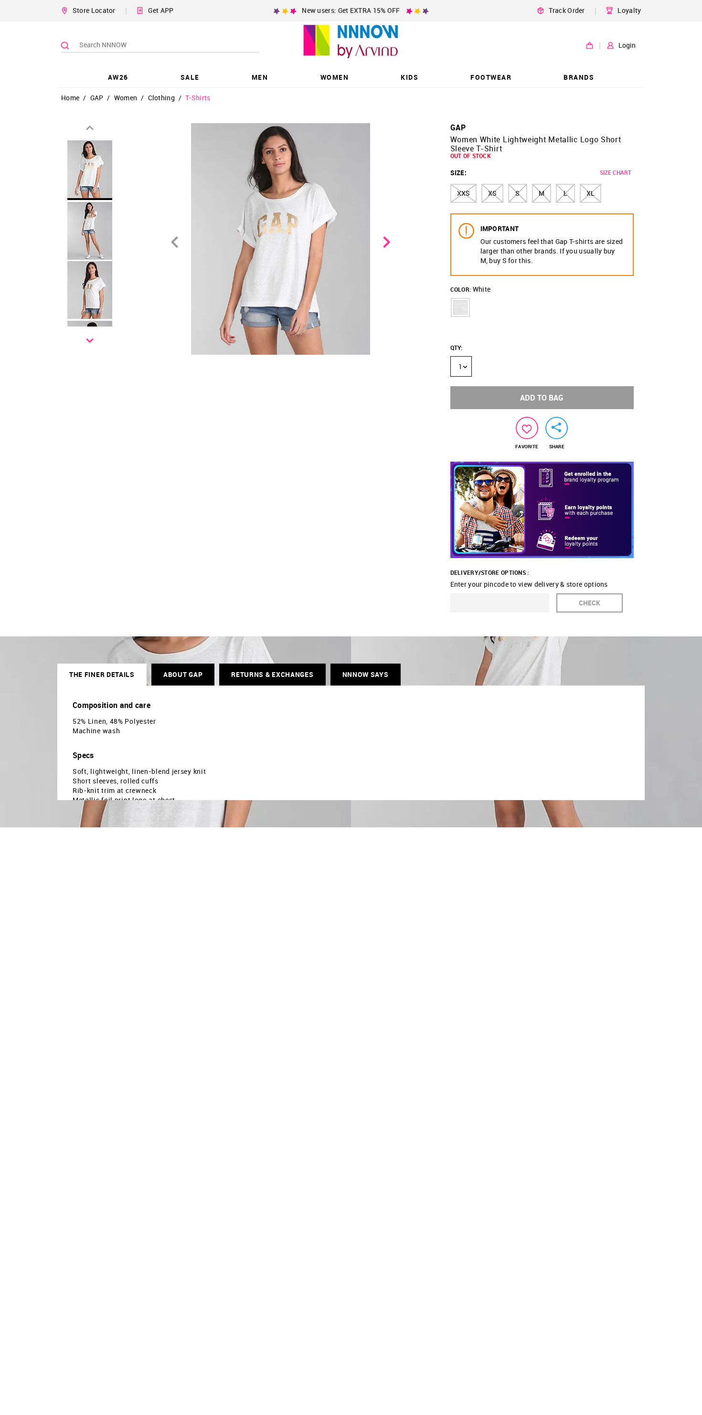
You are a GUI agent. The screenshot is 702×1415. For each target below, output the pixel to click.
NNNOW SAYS (365, 674)
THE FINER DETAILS (102, 674)
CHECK (589, 602)
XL (590, 193)
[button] (460, 307)
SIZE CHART (615, 172)
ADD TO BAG (542, 397)
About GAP (182, 674)
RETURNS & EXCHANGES (272, 674)
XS (492, 193)
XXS (463, 193)
